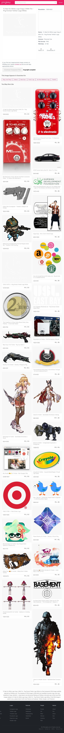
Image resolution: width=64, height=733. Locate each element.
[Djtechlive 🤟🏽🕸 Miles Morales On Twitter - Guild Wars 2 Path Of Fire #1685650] (47, 556)
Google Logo (13, 720)
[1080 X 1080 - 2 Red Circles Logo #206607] (16, 495)
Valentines (28, 716)
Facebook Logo (14, 716)
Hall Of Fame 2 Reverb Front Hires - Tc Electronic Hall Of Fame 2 (46, 138)
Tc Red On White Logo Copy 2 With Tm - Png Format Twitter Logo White (15, 110)
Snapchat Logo (14, 718)
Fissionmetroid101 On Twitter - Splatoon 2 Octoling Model (16, 612)
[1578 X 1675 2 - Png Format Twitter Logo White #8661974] (16, 267)
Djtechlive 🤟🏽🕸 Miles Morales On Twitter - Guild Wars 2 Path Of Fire (45, 570)
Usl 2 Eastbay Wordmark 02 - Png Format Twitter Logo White (46, 307)
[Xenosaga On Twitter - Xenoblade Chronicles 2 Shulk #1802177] (16, 403)
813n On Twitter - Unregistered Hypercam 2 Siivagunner (44, 443)
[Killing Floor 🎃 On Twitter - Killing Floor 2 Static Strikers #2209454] (16, 561)
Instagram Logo (14, 709)
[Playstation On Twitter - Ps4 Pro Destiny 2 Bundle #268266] (47, 326)
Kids (41, 720)
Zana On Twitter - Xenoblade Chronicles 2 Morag (46, 414)
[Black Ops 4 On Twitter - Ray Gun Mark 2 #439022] (16, 337)
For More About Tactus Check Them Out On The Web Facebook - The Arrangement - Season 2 (46, 601)
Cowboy (42, 718)
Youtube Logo (13, 713)
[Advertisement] (19, 48)
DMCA (53, 729)
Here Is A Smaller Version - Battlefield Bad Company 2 (47, 680)
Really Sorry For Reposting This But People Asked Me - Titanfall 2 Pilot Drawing (16, 244)
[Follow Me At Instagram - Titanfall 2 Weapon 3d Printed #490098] (16, 195)
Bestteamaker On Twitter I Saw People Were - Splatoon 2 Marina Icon (15, 544)
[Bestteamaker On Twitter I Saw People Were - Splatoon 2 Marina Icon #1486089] (16, 530)
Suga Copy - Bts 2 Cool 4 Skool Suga (43, 233)
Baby (41, 713)
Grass (54, 713)
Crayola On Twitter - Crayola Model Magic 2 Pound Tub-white (46, 472)
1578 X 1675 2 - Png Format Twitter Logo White (15, 284)
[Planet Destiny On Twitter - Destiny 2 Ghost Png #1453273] (47, 520)
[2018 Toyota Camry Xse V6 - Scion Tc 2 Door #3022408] (47, 158)
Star (54, 716)
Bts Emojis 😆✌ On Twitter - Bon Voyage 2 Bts (15, 473)
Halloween (28, 711)
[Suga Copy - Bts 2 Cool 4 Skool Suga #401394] (47, 213)
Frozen (42, 709)
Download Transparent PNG (12, 70)
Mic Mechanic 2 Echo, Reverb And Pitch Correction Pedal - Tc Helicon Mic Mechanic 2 (16, 177)
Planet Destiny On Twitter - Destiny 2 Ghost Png (45, 536)
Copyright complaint (29, 70)
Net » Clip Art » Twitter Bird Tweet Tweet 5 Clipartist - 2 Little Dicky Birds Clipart (46, 498)
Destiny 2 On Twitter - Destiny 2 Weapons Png (15, 364)
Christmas (28, 709)
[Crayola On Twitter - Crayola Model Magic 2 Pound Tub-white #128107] (47, 461)
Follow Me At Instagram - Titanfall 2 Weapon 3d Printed (15, 207)
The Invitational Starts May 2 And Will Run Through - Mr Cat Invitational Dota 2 (46, 370)
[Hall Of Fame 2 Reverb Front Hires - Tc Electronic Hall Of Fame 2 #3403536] (47, 112)
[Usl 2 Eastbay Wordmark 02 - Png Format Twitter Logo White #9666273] (47, 295)
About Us (41, 729)
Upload (60, 2)
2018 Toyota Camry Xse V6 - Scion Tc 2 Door (45, 170)
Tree (54, 718)
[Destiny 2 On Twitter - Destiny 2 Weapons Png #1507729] (16, 357)
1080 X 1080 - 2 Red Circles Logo (12, 511)
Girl (41, 711)
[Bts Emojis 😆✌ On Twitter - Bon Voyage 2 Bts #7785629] (16, 458)
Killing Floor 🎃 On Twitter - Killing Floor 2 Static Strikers (15, 572)
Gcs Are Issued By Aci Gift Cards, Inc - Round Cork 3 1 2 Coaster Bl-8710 (46, 276)
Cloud (54, 709)
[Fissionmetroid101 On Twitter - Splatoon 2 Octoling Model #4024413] (16, 595)
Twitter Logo (13, 711)
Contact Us (47, 729)
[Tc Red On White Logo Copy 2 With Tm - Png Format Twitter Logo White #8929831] (16, 98)
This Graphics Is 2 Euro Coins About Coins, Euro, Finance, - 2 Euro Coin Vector (16, 323)
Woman (42, 716)
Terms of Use (59, 729)
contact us (18, 64)
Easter (27, 718)
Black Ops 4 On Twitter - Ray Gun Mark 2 (13, 344)
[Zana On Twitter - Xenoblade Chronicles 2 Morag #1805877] (47, 395)
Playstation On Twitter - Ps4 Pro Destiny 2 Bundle (46, 339)
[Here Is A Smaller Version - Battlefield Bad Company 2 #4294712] (47, 643)
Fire (53, 711)
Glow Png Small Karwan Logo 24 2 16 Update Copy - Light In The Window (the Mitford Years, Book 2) (46, 187)
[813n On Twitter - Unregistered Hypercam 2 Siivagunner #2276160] (47, 431)
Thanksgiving (29, 713)
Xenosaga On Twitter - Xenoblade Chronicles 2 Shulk (15, 437)
